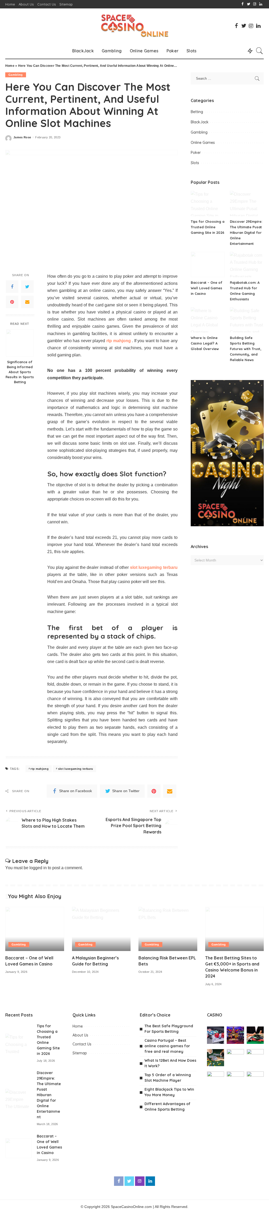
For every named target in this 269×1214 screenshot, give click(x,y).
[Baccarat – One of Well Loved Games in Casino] (208, 264)
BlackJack (200, 122)
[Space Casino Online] (134, 26)
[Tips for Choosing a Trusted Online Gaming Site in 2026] (208, 203)
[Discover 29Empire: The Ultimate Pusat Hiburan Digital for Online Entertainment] (247, 203)
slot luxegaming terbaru (75, 768)
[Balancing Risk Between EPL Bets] (167, 929)
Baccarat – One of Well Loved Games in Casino (206, 288)
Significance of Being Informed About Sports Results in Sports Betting (20, 372)
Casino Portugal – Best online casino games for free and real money (167, 1046)
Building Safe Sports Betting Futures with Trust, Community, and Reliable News (245, 349)
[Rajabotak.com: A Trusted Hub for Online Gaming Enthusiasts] (247, 264)
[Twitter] (27, 286)
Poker (196, 152)
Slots (195, 162)
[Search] (259, 51)
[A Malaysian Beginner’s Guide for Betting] (101, 929)
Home (9, 66)
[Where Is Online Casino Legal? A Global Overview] (208, 320)
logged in (38, 868)
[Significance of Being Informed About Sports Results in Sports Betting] (20, 343)
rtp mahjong (39, 768)
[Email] (27, 302)
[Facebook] (12, 286)
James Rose (22, 137)
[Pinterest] (12, 302)
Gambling (15, 74)
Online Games (203, 142)
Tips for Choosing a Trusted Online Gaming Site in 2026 (207, 227)
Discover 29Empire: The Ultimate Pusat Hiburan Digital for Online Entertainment (246, 232)
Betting (197, 111)
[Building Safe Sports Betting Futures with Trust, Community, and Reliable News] (247, 320)
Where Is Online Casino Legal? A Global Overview (205, 343)
